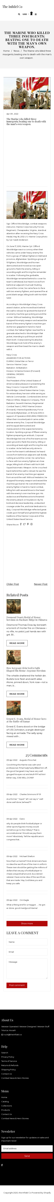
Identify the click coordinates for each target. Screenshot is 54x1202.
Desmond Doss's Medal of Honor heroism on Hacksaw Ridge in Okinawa (26, 618)
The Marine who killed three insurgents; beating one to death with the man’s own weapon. (26, 121)
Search (4, 1052)
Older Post (12, 584)
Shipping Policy (8, 1069)
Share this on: (12, 524)
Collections (6, 1106)
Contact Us (6, 1074)
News (16, 51)
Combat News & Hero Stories (15, 1078)
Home (6, 51)
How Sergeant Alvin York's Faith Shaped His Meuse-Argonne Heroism (26, 669)
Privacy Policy (7, 1057)
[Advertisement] (27, 154)
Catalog (5, 1101)
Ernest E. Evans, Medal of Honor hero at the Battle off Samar (26, 720)
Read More (17, 643)
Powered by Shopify (41, 1192)
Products (5, 1110)
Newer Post (41, 584)
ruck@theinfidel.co (13, 1034)
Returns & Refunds (9, 1065)
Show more (27, 923)
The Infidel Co (12, 6)
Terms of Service (9, 1061)
